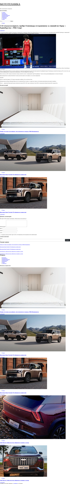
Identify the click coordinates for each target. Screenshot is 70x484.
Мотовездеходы (5, 16)
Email (1, 230)
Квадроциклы (4, 14)
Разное (3, 19)
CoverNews (15, 483)
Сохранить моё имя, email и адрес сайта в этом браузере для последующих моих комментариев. (19, 234)
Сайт (1, 232)
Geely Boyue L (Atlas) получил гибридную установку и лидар (11, 251)
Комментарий (3, 226)
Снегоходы (4, 18)
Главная (3, 12)
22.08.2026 (2, 133)
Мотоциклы (4, 17)
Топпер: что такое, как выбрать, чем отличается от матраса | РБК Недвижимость (19, 131)
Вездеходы (4, 13)
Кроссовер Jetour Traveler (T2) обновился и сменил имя (13, 174)
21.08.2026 (2, 176)
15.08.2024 (2, 30)
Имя (1, 228)
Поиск (1, 238)
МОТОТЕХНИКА (10, 4)
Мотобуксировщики (6, 15)
